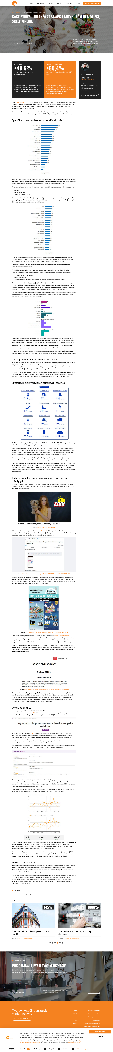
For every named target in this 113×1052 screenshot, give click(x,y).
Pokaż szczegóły (81, 1049)
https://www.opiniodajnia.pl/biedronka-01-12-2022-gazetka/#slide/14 (46, 632)
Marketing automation (94, 1017)
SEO (33, 733)
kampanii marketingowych (62, 635)
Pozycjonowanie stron (94, 1013)
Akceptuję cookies (100, 1031)
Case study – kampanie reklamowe (25, 938)
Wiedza (59, 3)
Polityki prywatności (74, 1042)
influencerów (44, 531)
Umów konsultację (90, 95)
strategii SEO (31, 713)
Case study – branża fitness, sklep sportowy (76, 931)
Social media (96, 1020)
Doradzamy (40, 3)
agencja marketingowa (21, 102)
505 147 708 (85, 78)
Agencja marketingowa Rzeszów (91, 1026)
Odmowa (100, 1036)
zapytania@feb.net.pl (87, 79)
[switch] (44, 1049)
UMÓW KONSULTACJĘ (92, 3)
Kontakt (78, 3)
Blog (76, 1020)
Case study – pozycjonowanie (22, 43)
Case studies (68, 3)
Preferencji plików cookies (32, 1042)
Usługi (32, 3)
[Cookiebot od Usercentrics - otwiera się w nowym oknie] (10, 1049)
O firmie (50, 3)
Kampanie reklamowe (94, 1010)
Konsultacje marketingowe (92, 1023)
